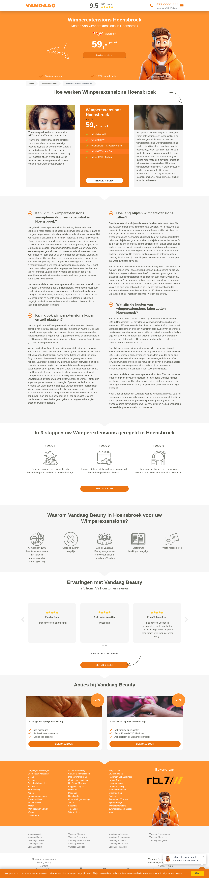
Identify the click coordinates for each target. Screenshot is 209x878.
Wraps (31, 812)
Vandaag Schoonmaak (119, 837)
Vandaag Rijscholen (77, 837)
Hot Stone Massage (77, 783)
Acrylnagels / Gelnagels (39, 770)
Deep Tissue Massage (38, 773)
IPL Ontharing (34, 789)
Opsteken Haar (35, 799)
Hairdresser (33, 786)
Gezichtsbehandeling (37, 783)
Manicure (72, 789)
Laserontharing (116, 783)
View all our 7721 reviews (104, 653)
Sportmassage (115, 802)
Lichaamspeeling (116, 786)
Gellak (31, 777)
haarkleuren (33, 815)
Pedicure (113, 796)
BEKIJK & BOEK (104, 180)
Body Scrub (114, 770)
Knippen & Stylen (76, 786)
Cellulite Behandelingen (79, 773)
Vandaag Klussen (36, 837)
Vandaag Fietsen (76, 843)
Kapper (31, 793)
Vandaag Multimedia (118, 834)
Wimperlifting (74, 812)
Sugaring (72, 805)
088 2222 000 (167, 4)
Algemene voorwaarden (44, 859)
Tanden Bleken (34, 802)
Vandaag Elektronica (118, 843)
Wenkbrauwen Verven (38, 809)
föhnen (112, 812)
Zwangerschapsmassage (120, 809)
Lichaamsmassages (37, 796)
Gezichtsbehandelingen (79, 780)
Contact (44, 866)
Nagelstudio (73, 796)
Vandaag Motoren (76, 834)
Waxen (31, 805)
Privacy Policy (44, 862)
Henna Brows (115, 780)
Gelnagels (32, 780)
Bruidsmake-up (116, 773)
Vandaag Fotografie (158, 840)
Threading (72, 809)
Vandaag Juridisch (76, 847)
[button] (29, 213)
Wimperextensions (117, 805)
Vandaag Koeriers (36, 840)
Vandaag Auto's (35, 834)
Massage (72, 793)
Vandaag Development (159, 834)
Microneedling (115, 793)
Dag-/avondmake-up (77, 777)
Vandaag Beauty (35, 843)
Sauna (71, 802)
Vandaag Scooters (117, 840)
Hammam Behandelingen (120, 777)
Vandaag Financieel (118, 847)
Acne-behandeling (76, 770)
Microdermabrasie (117, 789)
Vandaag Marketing (158, 837)
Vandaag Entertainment (79, 840)
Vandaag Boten (35, 847)
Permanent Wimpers (118, 799)
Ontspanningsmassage (79, 799)
